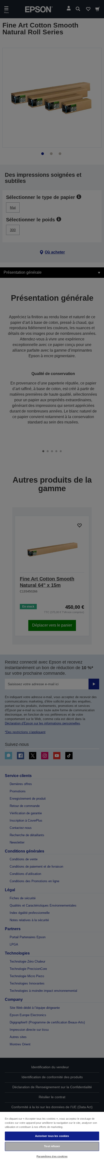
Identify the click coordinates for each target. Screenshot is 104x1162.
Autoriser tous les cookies (52, 1135)
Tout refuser (52, 1146)
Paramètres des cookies (52, 1156)
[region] (52, 1136)
